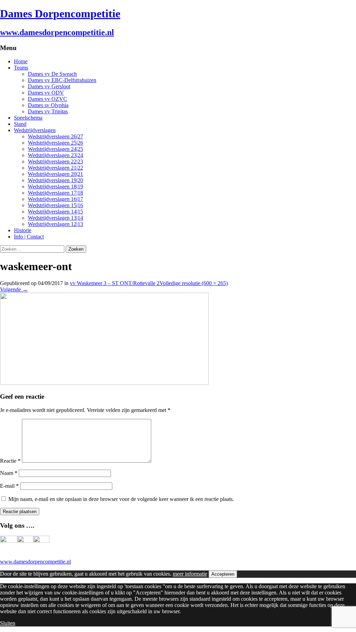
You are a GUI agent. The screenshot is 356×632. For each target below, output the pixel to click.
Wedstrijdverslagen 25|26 (55, 143)
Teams (21, 68)
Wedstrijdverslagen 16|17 (55, 199)
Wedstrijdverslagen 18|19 (55, 186)
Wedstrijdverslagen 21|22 (55, 168)
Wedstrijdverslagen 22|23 (55, 161)
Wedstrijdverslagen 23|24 (55, 155)
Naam (8, 473)
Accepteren (222, 574)
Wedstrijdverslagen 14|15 (55, 211)
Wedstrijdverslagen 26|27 (55, 136)
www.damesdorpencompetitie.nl (35, 562)
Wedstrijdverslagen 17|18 (55, 193)
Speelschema (28, 118)
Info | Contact (29, 237)
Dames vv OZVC (47, 99)
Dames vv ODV (46, 93)
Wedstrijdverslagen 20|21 (55, 174)
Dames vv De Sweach (52, 74)
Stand (20, 124)
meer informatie (190, 574)
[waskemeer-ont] (104, 383)
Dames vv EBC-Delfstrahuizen (62, 80)
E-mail (9, 486)
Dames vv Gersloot (49, 86)
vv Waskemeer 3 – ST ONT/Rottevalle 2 (115, 283)
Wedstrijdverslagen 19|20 (55, 180)
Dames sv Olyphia (48, 105)
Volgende (14, 289)
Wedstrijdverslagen (35, 130)
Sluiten (7, 623)
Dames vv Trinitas (48, 111)
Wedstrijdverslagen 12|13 (55, 224)
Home (20, 61)
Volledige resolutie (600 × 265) (194, 283)
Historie (22, 230)
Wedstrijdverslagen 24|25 (55, 149)
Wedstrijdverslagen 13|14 (55, 218)
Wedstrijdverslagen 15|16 (55, 205)
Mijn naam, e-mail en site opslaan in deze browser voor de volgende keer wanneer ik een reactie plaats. (121, 499)
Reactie (10, 461)
